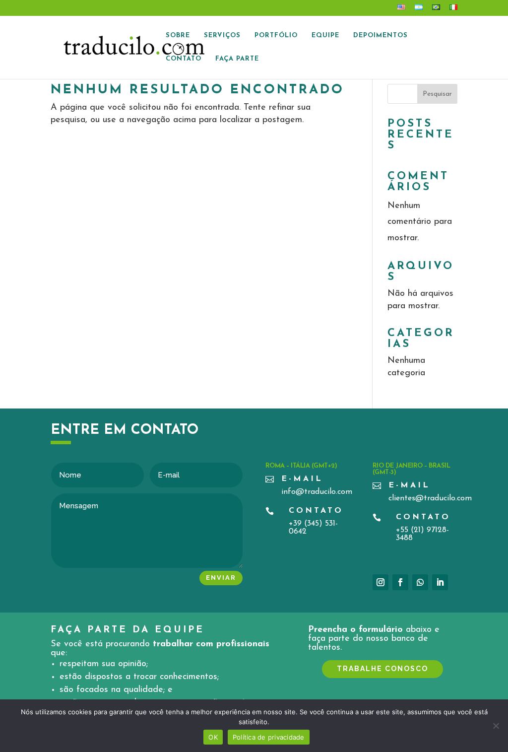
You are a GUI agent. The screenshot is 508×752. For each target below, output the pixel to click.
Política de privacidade (269, 737)
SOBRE (178, 35)
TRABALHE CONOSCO (382, 669)
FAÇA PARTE (237, 59)
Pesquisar (437, 94)
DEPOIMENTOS (380, 35)
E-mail (302, 479)
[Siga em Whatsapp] (420, 582)
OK (213, 737)
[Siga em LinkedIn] (440, 582)
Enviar (221, 577)
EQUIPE (325, 35)
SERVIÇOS (222, 35)
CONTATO (183, 59)
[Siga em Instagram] (380, 582)
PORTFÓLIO (276, 35)
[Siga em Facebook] (400, 582)
